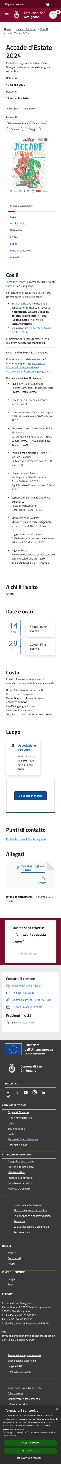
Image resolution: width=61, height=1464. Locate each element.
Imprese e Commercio (20, 1178)
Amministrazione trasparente (25, 1388)
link (14, 1435)
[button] (30, 1458)
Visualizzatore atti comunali (24, 1399)
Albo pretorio (15, 1393)
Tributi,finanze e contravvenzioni (32, 1216)
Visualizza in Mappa (30, 796)
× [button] (57, 1409)
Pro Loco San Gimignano (20, 694)
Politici (12, 1134)
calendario (20, 303)
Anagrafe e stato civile (21, 1161)
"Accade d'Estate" (16, 282)
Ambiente (19, 1221)
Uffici (11, 1123)
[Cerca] (54, 15)
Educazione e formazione (28, 1205)
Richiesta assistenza (19, 1371)
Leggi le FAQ (15, 1366)
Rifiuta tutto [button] (30, 1450)
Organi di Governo (18, 1112)
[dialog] (30, 1434)
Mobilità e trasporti (19, 1188)
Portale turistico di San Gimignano (26, 839)
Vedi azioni (29, 108)
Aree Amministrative (20, 1118)
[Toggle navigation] (7, 15)
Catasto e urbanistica (20, 1183)
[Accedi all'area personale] (48, 4)
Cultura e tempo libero (21, 1167)
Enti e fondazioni (17, 1128)
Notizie (12, 1253)
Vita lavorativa (16, 1172)
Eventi (44, 29)
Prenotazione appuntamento (24, 1355)
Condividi (12, 108)
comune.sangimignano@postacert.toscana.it (28, 1336)
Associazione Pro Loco (27, 747)
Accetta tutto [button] (30, 1442)
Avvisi (11, 1264)
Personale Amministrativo (23, 1139)
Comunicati (14, 1258)
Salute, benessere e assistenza (31, 1227)
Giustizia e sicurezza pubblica (30, 1210)
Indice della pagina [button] (21, 205)
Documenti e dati (17, 1145)
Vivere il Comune (26, 29)
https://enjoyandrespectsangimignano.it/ (29, 371)
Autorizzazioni (22, 1232)
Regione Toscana (14, 4)
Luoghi (12, 1279)
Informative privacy (19, 1404)
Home (7, 29)
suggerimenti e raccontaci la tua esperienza (25, 365)
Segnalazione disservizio (22, 1361)
